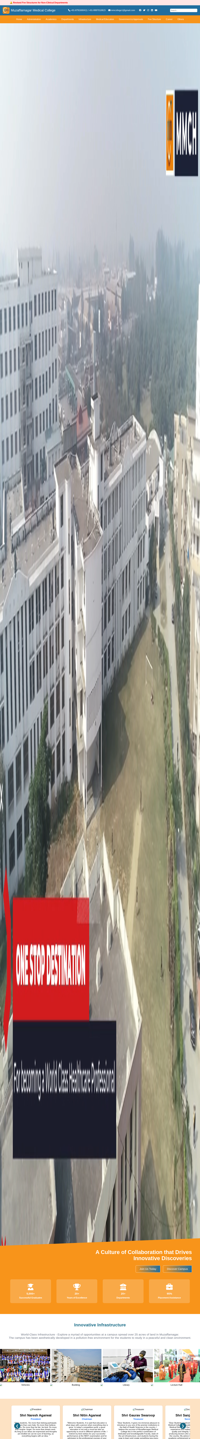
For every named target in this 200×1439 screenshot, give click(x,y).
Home (19, 19)
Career (169, 19)
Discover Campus (177, 1268)
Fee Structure (154, 19)
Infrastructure (85, 19)
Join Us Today (148, 1268)
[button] (100, 2)
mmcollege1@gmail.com (122, 10)
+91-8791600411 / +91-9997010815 (88, 10)
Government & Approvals (131, 19)
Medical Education (105, 19)
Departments (67, 19)
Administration (34, 19)
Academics (51, 19)
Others (180, 19)
